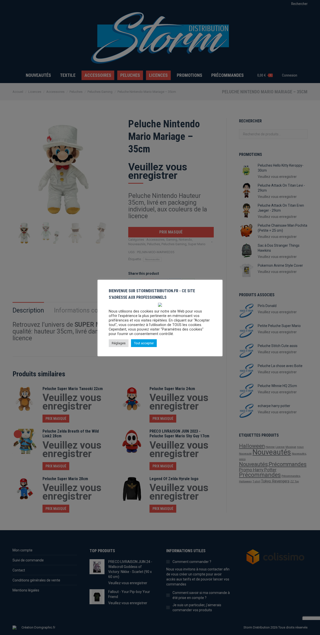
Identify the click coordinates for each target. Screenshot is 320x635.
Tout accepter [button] (144, 343)
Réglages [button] (119, 343)
